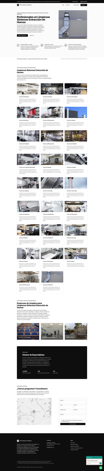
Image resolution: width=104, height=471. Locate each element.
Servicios (67, 4)
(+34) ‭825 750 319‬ (50, 445)
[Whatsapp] (100, 467)
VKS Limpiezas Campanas (25, 4)
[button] (34, 411)
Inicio (63, 4)
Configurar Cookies (74, 449)
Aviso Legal (73, 442)
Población (76, 409)
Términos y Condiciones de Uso (77, 447)
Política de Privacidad (73, 420)
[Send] (101, 463)
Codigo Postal (63, 409)
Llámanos (31, 35)
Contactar (83, 4)
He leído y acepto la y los (72, 421)
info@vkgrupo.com (50, 447)
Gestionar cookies (83, 1)
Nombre (62, 400)
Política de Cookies (74, 444)
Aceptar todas (75, 1)
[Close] (101, 457)
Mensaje (62, 414)
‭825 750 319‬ (76, 4)
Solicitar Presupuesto (22, 35)
